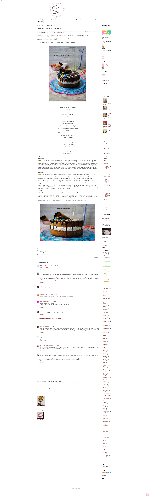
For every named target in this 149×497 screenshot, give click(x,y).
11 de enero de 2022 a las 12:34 (52, 354)
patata (104, 412)
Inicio (67, 386)
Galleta (104, 357)
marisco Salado (106, 390)
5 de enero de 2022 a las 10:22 (51, 265)
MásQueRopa (42, 265)
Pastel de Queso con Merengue (107, 185)
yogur (104, 459)
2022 (104, 146)
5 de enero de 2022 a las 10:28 (52, 273)
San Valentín (105, 436)
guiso (104, 360)
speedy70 (41, 311)
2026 (104, 140)
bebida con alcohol (106, 298)
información (105, 379)
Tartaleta (104, 445)
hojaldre (104, 367)
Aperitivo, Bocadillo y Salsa (48, 19)
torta (104, 448)
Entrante (104, 351)
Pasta (104, 408)
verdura (104, 456)
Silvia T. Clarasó (42, 345)
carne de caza (105, 318)
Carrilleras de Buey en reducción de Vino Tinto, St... (107, 173)
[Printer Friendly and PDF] (96, 257)
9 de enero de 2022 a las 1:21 (56, 318)
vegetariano (105, 455)
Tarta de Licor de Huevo (107, 177)
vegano (104, 453)
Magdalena (105, 385)
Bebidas (58, 19)
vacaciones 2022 (106, 452)
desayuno (105, 343)
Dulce (41, 258)
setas (104, 439)
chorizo (104, 335)
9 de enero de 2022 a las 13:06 (48, 326)
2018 (104, 204)
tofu (104, 446)
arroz (104, 294)
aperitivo (104, 292)
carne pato (105, 332)
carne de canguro (106, 317)
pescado (104, 414)
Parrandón (105, 406)
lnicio (38, 19)
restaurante (105, 425)
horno (104, 369)
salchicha (104, 433)
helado (104, 363)
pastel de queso (106, 411)
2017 (104, 206)
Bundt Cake (105, 312)
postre (104, 418)
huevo (104, 375)
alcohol (104, 291)
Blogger (78, 488)
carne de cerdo (105, 320)
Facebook (104, 239)
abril (105, 158)
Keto (104, 381)
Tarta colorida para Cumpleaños (107, 191)
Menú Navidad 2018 (107, 393)
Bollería (104, 306)
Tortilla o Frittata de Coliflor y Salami (107, 188)
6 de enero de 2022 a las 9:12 (50, 311)
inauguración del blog (107, 377)
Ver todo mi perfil (105, 51)
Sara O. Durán (42, 301)
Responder (41, 269)
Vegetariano (40, 21)
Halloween (105, 362)
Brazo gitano (105, 309)
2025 (104, 141)
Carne (63, 19)
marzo (105, 160)
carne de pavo (105, 327)
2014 (104, 211)
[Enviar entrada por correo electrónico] (54, 256)
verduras (104, 458)
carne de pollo (105, 328)
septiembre (106, 153)
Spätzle (104, 442)
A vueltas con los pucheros (44, 318)
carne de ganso (106, 325)
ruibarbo (104, 430)
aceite (104, 287)
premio (104, 420)
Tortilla (104, 449)
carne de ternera (106, 330)
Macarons (105, 384)
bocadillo (104, 305)
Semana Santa (105, 437)
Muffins (104, 402)
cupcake (104, 341)
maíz (104, 387)
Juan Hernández (42, 354)
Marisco (104, 388)
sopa (104, 440)
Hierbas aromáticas (106, 365)
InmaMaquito (42, 294)
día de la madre (105, 344)
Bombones (105, 308)
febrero (105, 162)
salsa (104, 434)
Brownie (104, 311)
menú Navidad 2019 (107, 395)
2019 (104, 202)
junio (105, 155)
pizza (104, 415)
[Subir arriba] (147, 495)
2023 (104, 145)
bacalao (104, 295)
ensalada (104, 350)
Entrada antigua (40, 386)
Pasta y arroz (76, 19)
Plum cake (105, 417)
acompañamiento (106, 288)
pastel (104, 409)
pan (103, 405)
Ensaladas (69, 19)
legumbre (104, 382)
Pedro (40, 286)
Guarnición (105, 359)
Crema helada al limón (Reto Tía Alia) (109, 132)
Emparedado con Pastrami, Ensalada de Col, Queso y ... (107, 195)
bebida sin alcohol (106, 301)
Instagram (104, 241)
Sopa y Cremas (103, 19)
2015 (104, 209)
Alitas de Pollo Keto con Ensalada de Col (109, 109)
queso (104, 424)
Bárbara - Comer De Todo (44, 336)
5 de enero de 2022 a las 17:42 (51, 294)
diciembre (106, 148)
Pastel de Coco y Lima (107, 170)
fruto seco (105, 356)
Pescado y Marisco (86, 19)
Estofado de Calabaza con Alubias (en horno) (107, 181)
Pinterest (104, 242)
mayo (105, 156)
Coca (104, 337)
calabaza (104, 314)
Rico (104, 428)
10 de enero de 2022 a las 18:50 (52, 345)
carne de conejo (106, 321)
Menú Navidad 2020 (107, 398)
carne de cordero (106, 323)
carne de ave (105, 315)
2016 (104, 207)
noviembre (106, 150)
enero (105, 163)
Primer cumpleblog (106, 421)
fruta (104, 354)
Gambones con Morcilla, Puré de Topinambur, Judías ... (107, 167)
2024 (104, 143)
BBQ (104, 297)
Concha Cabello (42, 273)
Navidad (104, 403)
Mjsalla (40, 326)
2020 (104, 200)
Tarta (43, 258)
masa (104, 391)
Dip (103, 346)
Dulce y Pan (95, 19)
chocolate (105, 334)
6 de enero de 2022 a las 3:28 (51, 301)
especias (104, 353)
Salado (104, 431)
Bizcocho (105, 303)
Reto (104, 427)
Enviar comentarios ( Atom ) (47, 388)
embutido (105, 348)
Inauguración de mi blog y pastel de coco (106, 217)
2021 (104, 199)
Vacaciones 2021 (106, 450)
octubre (105, 151)
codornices (105, 338)
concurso (104, 340)
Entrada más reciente (95, 386)
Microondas (105, 400)
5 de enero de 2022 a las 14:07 (48, 286)
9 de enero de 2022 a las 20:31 (56, 336)
